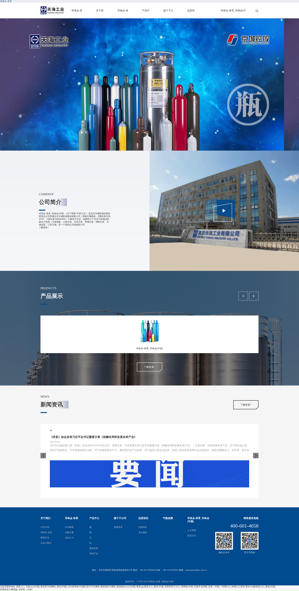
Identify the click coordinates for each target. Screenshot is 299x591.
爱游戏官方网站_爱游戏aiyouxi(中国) (118, 587)
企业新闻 (69, 527)
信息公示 (69, 538)
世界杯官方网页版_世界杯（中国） (17, 589)
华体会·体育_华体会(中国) (233, 13)
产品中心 (146, 13)
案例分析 (93, 548)
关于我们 (99, 13)
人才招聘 (191, 530)
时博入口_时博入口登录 (233, 587)
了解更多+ (44, 227)
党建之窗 (69, 532)
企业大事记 (45, 543)
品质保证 (191, 13)
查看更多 (118, 527)
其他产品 (93, 553)
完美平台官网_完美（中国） (207, 587)
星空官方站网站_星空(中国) (53, 587)
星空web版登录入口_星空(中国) (260, 587)
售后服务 (142, 532)
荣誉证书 (44, 538)
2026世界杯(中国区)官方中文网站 (84, 587)
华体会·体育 (6, 1)
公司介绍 (44, 527)
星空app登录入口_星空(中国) (150, 587)
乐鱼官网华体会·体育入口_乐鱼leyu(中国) (20, 587)
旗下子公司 (168, 13)
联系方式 (191, 536)
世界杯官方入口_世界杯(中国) (179, 587)
